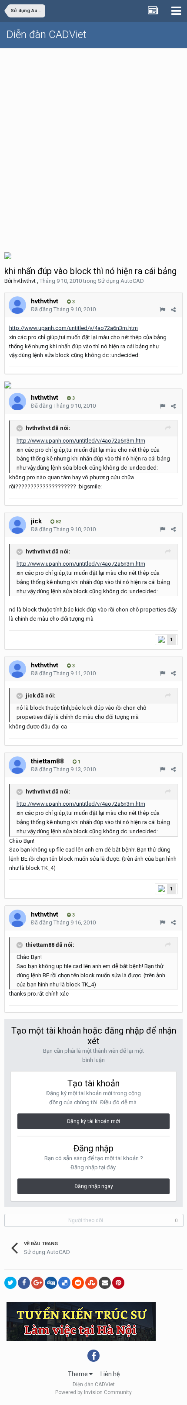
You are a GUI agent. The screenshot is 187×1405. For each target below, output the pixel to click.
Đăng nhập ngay (93, 1186)
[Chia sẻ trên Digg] (51, 1283)
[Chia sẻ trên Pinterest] (118, 1283)
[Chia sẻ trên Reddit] (78, 1283)
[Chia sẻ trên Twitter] (10, 1283)
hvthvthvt (24, 281)
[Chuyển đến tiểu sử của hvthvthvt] (17, 305)
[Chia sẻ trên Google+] (37, 1283)
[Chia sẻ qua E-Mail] (105, 1283)
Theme (78, 1374)
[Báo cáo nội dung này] (162, 309)
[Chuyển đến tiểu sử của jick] (17, 525)
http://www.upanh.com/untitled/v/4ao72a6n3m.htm (73, 328)
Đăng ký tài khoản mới (93, 1121)
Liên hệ (110, 1374)
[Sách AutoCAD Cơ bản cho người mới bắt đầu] (7, 384)
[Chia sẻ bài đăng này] (173, 309)
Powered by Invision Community (93, 1392)
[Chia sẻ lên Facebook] (24, 1283)
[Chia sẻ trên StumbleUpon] (91, 1283)
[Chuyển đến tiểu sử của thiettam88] (17, 765)
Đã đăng (63, 309)
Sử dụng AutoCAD (121, 281)
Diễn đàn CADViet (47, 34)
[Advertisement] (93, 146)
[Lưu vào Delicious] (64, 1283)
